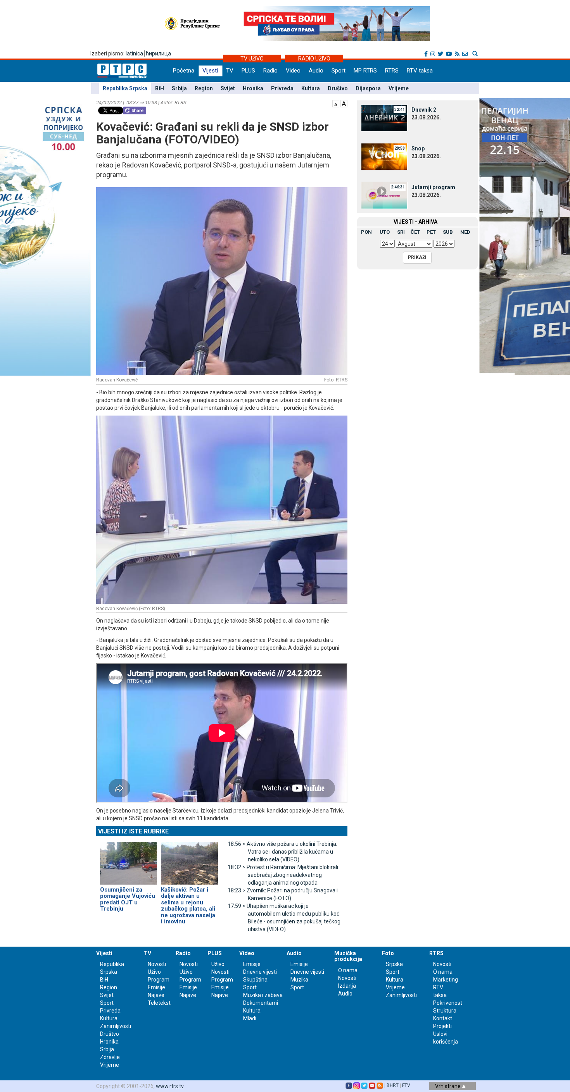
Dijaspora (368, 88)
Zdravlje (110, 1057)
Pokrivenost (447, 1003)
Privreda (282, 88)
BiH (159, 88)
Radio (270, 70)
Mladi (249, 1018)
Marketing (445, 979)
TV (229, 70)
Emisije (156, 987)
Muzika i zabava (263, 995)
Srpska (394, 964)
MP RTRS (365, 70)
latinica (134, 53)
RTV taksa (420, 70)
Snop (418, 148)
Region (204, 88)
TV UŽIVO (252, 58)
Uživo (154, 972)
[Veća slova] (343, 103)
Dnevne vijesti (260, 972)
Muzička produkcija (348, 956)
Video (293, 70)
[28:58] (384, 156)
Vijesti (210, 70)
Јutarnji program (433, 187)
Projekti (442, 1026)
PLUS (248, 70)
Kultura (310, 88)
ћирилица (158, 53)
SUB (448, 232)
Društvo (338, 88)
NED (465, 232)
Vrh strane (448, 1086)
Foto (388, 953)
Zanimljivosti (115, 1026)
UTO (385, 232)
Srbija (179, 88)
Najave (156, 995)
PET (431, 232)
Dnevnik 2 (423, 110)
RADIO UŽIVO (314, 58)
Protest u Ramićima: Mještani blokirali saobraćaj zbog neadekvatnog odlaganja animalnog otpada (283, 875)
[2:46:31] (384, 195)
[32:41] (384, 117)
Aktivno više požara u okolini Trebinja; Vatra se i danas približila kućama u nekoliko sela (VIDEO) (282, 852)
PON (366, 232)
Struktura (444, 1010)
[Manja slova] (335, 103)
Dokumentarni (260, 1003)
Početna (183, 70)
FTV (406, 1085)
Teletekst (159, 1003)
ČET (415, 232)
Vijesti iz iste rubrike (133, 831)
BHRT (393, 1085)
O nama (348, 970)
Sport (338, 70)
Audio (316, 70)
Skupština (255, 979)
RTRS (392, 70)
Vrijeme (399, 88)
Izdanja (347, 986)
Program (158, 979)
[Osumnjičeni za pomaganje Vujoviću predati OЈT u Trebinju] (128, 860)
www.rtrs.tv (170, 1086)
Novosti (157, 964)
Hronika (253, 88)
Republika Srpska (125, 88)
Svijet (228, 88)
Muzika (299, 979)
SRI (401, 232)
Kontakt (442, 1018)
